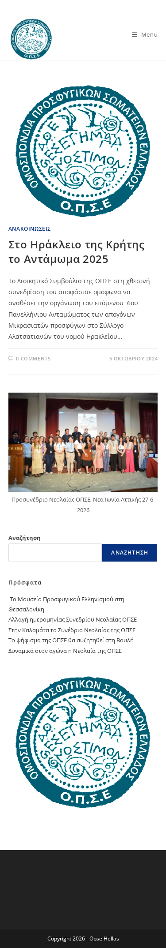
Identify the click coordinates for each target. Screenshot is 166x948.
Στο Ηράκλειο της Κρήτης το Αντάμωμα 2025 (76, 251)
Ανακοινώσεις (29, 228)
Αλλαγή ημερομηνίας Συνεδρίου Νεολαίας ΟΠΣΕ (72, 619)
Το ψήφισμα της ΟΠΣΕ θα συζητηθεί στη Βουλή (71, 640)
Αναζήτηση (24, 538)
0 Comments (33, 358)
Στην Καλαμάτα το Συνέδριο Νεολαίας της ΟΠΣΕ (71, 630)
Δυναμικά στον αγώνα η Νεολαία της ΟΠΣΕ (65, 651)
